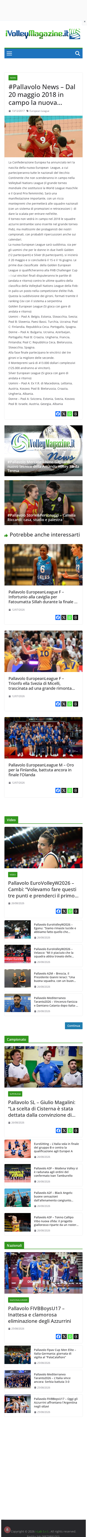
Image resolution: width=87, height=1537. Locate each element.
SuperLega (15, 1093)
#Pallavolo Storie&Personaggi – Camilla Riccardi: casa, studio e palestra (41, 517)
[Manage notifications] (7, 1529)
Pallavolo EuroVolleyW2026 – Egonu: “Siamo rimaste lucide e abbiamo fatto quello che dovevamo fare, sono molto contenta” (55, 928)
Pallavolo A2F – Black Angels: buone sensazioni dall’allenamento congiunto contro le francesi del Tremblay (55, 1196)
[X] (63, 413)
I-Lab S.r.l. (42, 1531)
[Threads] (75, 413)
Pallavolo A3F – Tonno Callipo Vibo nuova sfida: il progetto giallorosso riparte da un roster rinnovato (55, 1221)
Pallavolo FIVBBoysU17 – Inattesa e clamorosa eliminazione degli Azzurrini (39, 1314)
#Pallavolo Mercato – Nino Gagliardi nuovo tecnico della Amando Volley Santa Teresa (43, 466)
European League (39, 111)
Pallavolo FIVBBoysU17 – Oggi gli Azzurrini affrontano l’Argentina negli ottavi (56, 1402)
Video (13, 874)
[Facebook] (57, 413)
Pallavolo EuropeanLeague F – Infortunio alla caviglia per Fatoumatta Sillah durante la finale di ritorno (43, 599)
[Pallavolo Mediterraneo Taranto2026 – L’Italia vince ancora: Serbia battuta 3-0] (17, 1381)
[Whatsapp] (69, 413)
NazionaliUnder (18, 1300)
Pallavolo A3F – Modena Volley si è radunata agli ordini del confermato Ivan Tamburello (56, 1172)
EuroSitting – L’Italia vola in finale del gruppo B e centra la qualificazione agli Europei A (56, 1147)
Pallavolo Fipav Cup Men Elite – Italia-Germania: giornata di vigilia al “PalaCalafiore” (55, 1353)
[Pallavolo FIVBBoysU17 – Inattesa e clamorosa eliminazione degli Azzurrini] (43, 1272)
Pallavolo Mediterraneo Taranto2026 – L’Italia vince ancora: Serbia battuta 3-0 (52, 1378)
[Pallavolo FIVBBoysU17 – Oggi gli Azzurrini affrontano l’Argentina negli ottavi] (17, 1406)
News (13, 77)
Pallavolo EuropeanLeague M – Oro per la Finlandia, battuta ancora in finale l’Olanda (41, 769)
